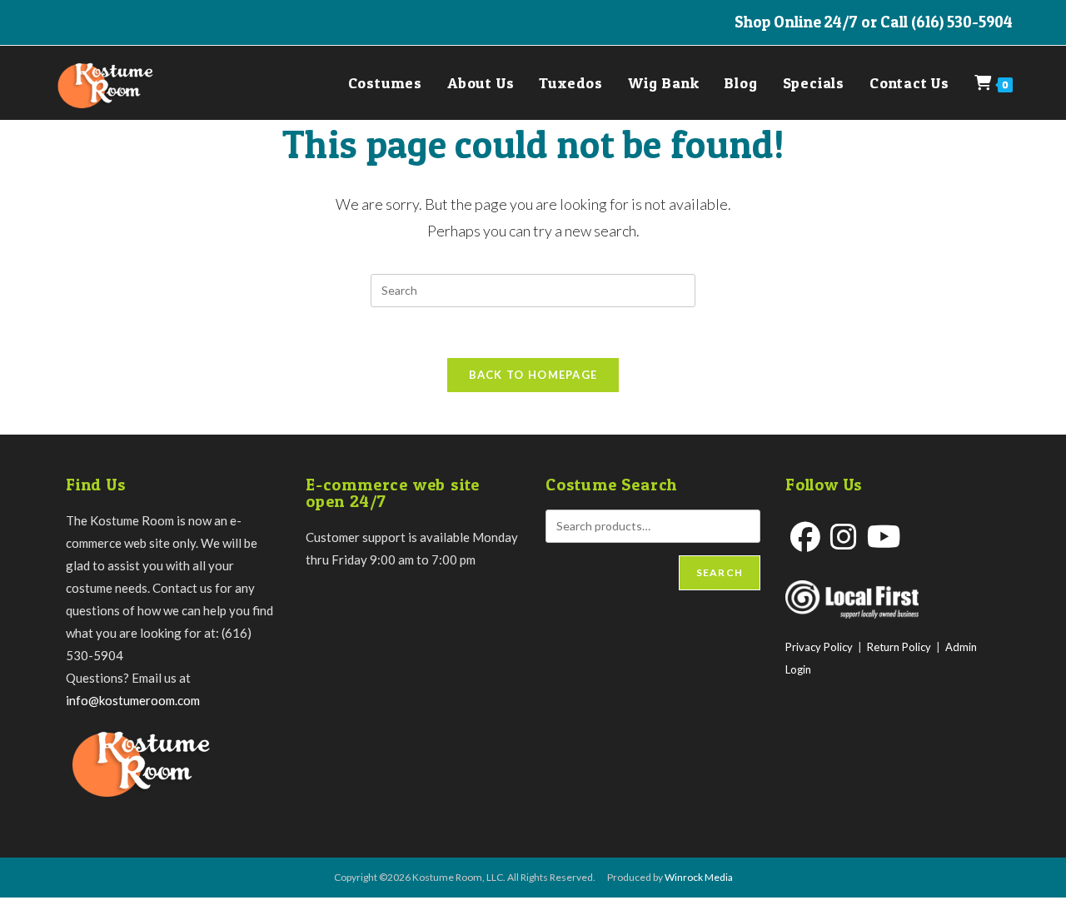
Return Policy (899, 647)
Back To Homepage (533, 374)
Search (719, 572)
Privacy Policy (819, 647)
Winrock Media (699, 877)
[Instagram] (843, 537)
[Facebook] (805, 537)
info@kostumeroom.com (133, 700)
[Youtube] (884, 537)
